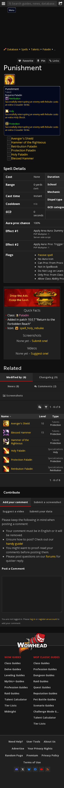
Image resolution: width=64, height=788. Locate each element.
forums (51, 556)
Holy (55, 452)
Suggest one (39, 353)
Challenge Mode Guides (47, 711)
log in (32, 619)
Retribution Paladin (24, 146)
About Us (49, 741)
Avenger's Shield (22, 138)
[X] (22, 769)
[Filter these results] (46, 407)
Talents (35, 49)
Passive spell (45, 255)
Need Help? (16, 741)
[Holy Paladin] (6, 450)
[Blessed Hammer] (6, 432)
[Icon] (9, 79)
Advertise (18, 748)
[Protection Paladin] (6, 459)
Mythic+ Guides (14, 681)
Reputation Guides (45, 693)
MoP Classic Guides (46, 657)
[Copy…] (39, 407)
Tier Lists (10, 705)
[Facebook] (35, 769)
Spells (24, 49)
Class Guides (12, 663)
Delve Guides (12, 669)
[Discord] (16, 769)
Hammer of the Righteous (28, 142)
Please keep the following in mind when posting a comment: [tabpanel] (32, 571)
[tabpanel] (32, 443)
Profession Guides (16, 687)
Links (56, 60)
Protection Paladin (23, 150)
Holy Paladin (19, 154)
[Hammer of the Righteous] (6, 441)
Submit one (39, 341)
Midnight (10, 711)
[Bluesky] (29, 769)
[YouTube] (41, 769)
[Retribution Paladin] (6, 468)
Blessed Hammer (22, 158)
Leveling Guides (14, 675)
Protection (55, 425)
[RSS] (47, 769)
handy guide (14, 544)
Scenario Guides (43, 705)
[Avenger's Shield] (6, 423)
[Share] (60, 3)
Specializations (55, 449)
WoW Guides (12, 657)
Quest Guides (42, 687)
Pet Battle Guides (44, 699)
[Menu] (3, 3)
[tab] (16, 377)
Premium (32, 755)
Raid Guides (11, 693)
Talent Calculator (15, 699)
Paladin (46, 49)
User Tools (33, 741)
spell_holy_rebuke (31, 328)
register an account (47, 619)
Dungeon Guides (43, 675)
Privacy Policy (50, 755)
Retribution (55, 470)
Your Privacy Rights (40, 748)
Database (12, 49)
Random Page (14, 755)
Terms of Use (32, 762)
